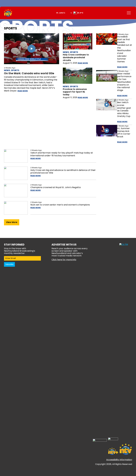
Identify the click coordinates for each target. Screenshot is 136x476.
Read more (23, 91)
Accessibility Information (119, 459)
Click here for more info (64, 259)
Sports (15, 70)
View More (11, 222)
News (7, 70)
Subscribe (9, 264)
